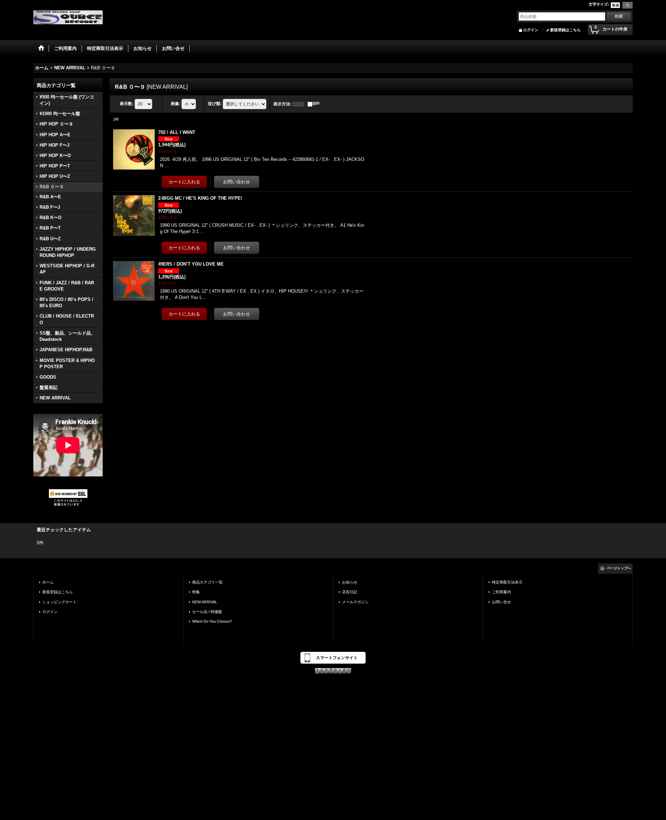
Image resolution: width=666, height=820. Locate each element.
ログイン (530, 30)
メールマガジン (355, 602)
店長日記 (349, 592)
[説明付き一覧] (315, 104)
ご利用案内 (501, 592)
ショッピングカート (59, 602)
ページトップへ (619, 568)
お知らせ (349, 582)
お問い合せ (501, 602)
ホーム (48, 582)
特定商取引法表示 (507, 582)
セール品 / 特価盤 (207, 612)
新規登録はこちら (565, 30)
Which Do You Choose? (212, 621)
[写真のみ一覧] (300, 104)
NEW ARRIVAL (204, 602)
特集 (196, 592)
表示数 (127, 103)
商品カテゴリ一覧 (207, 582)
